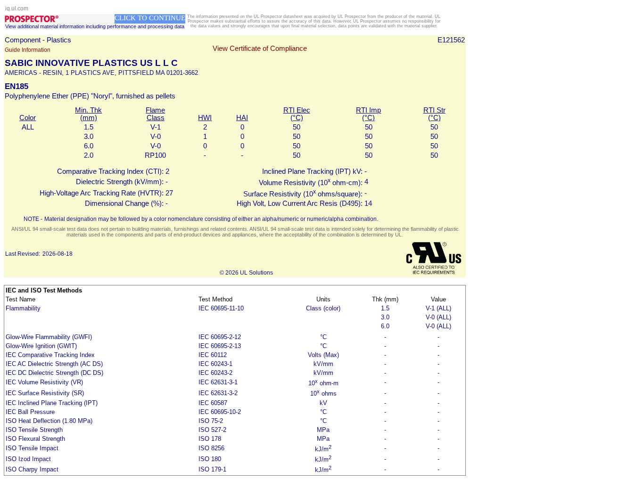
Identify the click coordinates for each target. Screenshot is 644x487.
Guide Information (27, 50)
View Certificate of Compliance (260, 48)
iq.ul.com (16, 8)
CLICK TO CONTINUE (150, 18)
